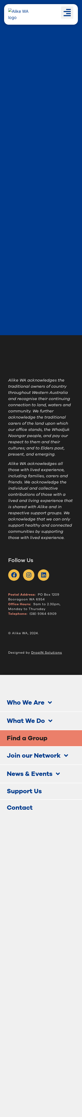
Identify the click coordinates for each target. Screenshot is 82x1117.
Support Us (24, 791)
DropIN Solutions (46, 652)
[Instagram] (28, 575)
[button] (67, 12)
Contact (20, 807)
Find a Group (27, 738)
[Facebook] (14, 575)
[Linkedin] (43, 575)
